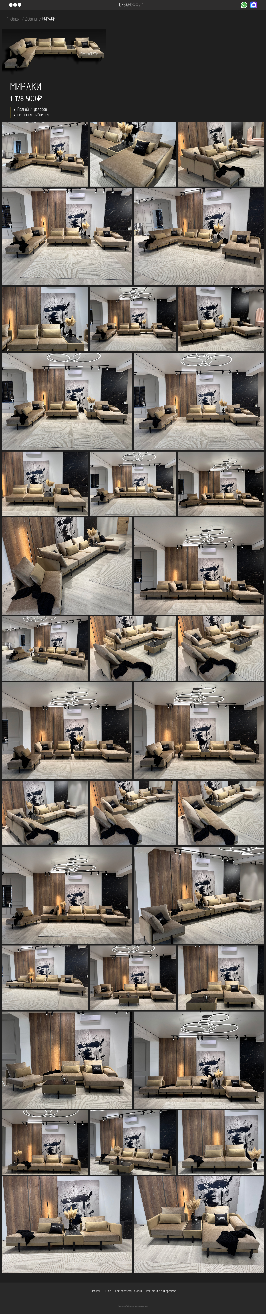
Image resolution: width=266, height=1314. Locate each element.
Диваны (31, 19)
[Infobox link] (244, 5)
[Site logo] (131, 5)
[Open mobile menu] (15, 5)
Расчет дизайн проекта (161, 1291)
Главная (14, 19)
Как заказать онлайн (128, 1291)
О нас (107, 1291)
